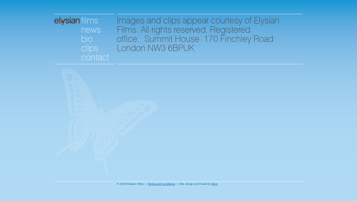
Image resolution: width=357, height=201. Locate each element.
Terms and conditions (161, 183)
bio (87, 37)
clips (89, 47)
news (91, 28)
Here (214, 183)
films (89, 19)
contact (95, 56)
